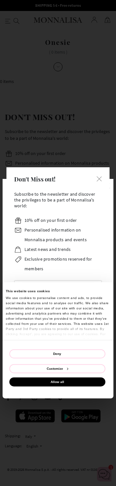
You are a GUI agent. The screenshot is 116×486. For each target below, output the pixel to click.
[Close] (99, 178)
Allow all (57, 382)
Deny (57, 353)
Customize (55, 368)
